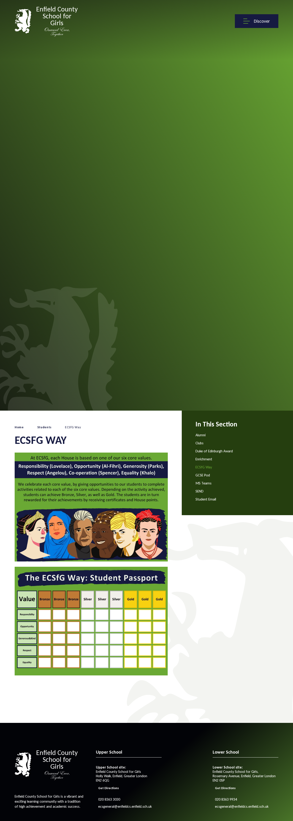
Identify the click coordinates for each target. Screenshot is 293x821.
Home (19, 427)
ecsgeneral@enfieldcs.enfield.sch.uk (125, 806)
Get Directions (108, 788)
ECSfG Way (73, 427)
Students (44, 427)
